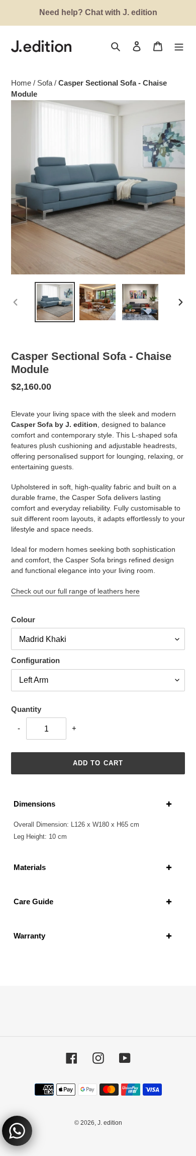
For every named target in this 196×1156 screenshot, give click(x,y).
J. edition (109, 1122)
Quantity (26, 709)
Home (22, 83)
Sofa (45, 83)
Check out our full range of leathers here (75, 591)
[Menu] (178, 46)
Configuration (35, 660)
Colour (23, 619)
